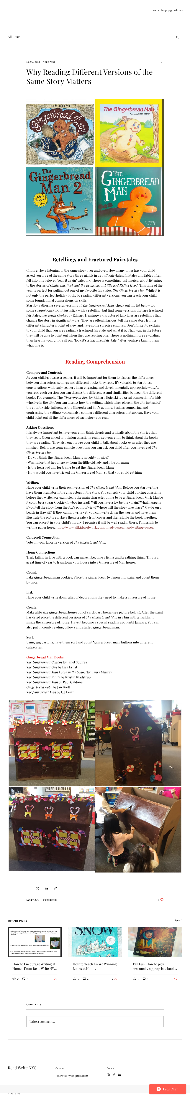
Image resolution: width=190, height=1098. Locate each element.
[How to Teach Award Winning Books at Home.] (95, 942)
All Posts (14, 37)
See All (178, 920)
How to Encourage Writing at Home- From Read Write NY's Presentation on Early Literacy (34, 966)
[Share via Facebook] (28, 888)
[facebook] (114, 1075)
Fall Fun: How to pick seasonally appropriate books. (155, 966)
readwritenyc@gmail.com (167, 10)
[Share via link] (55, 888)
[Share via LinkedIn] (46, 888)
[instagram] (108, 1075)
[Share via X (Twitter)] (37, 888)
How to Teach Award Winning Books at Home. (95, 966)
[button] (177, 37)
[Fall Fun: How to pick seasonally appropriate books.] (155, 942)
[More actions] (161, 61)
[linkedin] (119, 1075)
